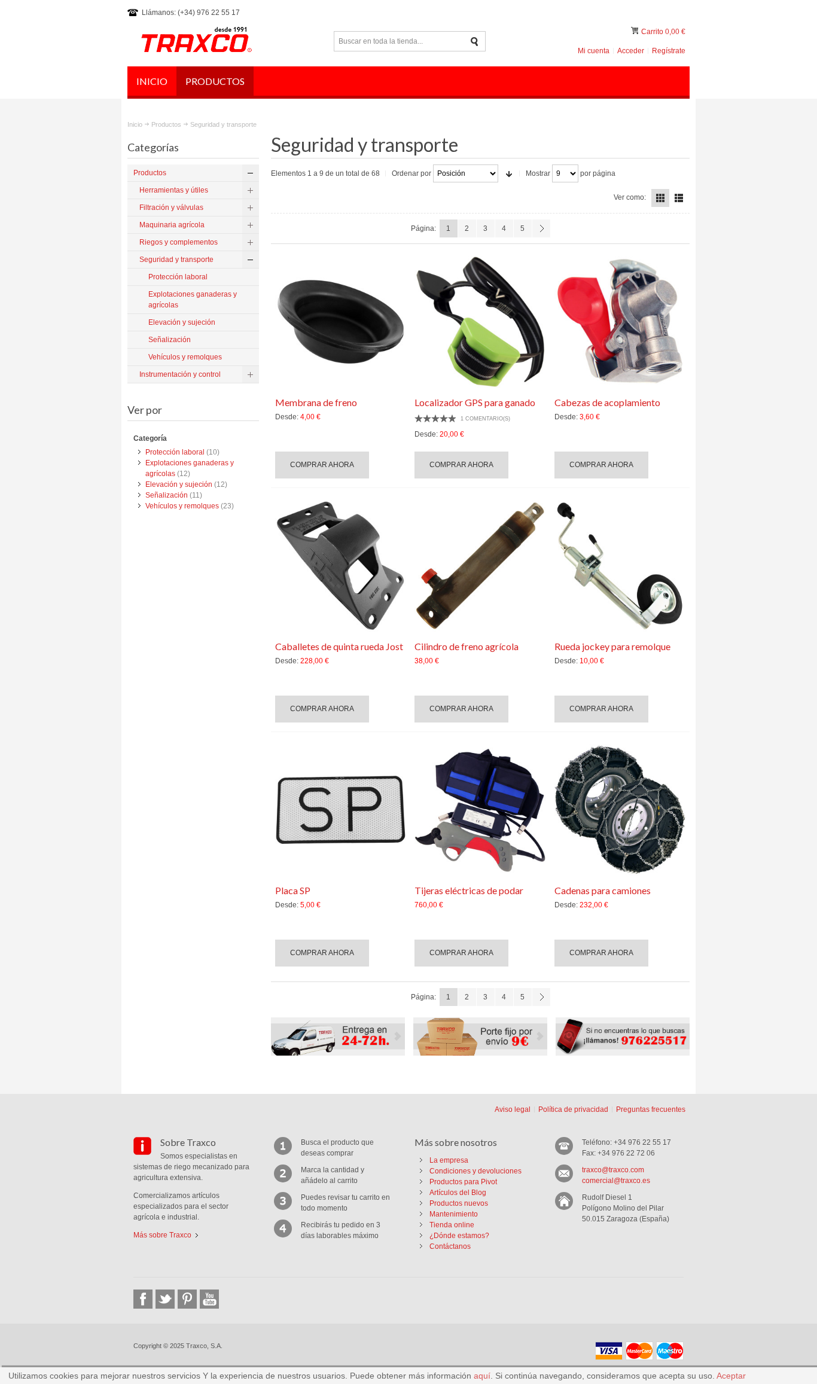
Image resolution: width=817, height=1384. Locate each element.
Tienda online (451, 1225)
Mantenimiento (453, 1214)
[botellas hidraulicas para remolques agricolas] (480, 566)
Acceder (630, 51)
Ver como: (630, 197)
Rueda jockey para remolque (612, 646)
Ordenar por (411, 173)
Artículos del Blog (457, 1192)
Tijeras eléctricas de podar (468, 890)
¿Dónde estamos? (459, 1235)
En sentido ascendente (509, 173)
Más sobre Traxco (162, 1235)
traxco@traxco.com (613, 1170)
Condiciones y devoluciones (475, 1171)
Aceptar (731, 1375)
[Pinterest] (187, 1299)
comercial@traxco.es (616, 1180)
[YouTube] (209, 1299)
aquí (482, 1375)
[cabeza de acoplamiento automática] (620, 322)
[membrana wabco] (341, 322)
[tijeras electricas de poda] (480, 810)
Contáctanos (450, 1246)
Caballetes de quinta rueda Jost (339, 646)
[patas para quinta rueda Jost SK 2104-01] (341, 566)
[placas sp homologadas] (341, 810)
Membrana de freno (316, 402)
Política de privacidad (573, 1109)
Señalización (166, 495)
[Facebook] (143, 1299)
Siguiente (541, 228)
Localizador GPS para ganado (474, 402)
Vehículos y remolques (182, 506)
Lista (679, 198)
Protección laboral (175, 452)
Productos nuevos (458, 1203)
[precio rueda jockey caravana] (620, 566)
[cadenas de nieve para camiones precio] (620, 810)
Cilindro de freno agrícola (466, 646)
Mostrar (538, 173)
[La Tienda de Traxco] (196, 41)
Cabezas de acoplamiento (607, 402)
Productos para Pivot (463, 1182)
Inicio (134, 124)
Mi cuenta (593, 51)
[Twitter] (165, 1299)
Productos (166, 124)
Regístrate (668, 51)
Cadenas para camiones (602, 890)
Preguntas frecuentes (650, 1109)
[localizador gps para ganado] (480, 322)
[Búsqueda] (474, 41)
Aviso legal (513, 1109)
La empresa (448, 1160)
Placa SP (292, 890)
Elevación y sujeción (178, 484)
